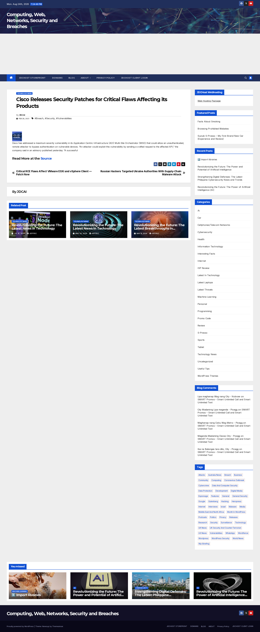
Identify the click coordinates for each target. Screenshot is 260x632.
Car (199, 217)
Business (238, 475)
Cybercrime (204, 485)
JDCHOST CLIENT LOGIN (134, 78)
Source (46, 158)
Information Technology (210, 246)
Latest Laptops (205, 282)
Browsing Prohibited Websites (213, 128)
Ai (199, 210)
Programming (205, 311)
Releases (233, 517)
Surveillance (226, 522)
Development (222, 491)
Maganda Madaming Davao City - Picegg (219, 436)
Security (214, 522)
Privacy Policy (106, 78)
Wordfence (243, 533)
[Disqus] (99, 277)
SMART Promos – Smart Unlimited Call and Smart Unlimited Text (224, 412)
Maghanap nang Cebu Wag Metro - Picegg (220, 422)
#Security (50, 118)
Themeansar (57, 626)
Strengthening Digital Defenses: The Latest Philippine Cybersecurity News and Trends (160, 595)
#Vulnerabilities (64, 118)
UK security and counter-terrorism (225, 528)
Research (203, 522)
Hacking (225, 501)
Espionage (203, 496)
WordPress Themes (208, 376)
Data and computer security (225, 485)
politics (213, 517)
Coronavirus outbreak (234, 480)
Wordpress (203, 538)
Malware (232, 506)
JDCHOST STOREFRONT (32, 78)
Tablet (201, 347)
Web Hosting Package (209, 101)
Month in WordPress (236, 512)
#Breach (39, 118)
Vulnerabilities (216, 533)
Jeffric (33, 233)
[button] (246, 77)
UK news (203, 528)
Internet (202, 261)
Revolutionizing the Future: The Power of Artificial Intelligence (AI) (221, 595)
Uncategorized (205, 361)
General (225, 496)
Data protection (205, 491)
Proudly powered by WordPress (20, 626)
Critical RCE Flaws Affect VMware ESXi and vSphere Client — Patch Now (54, 173)
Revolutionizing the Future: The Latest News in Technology (37, 226)
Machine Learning (207, 296)
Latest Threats (205, 289)
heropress (236, 501)
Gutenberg (213, 501)
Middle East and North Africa (211, 512)
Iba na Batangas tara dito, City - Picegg (218, 449)
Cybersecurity (205, 232)
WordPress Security (220, 538)
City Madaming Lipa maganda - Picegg (218, 409)
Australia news (214, 475)
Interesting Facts (206, 253)
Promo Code (204, 318)
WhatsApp (230, 533)
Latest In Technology (209, 275)
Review (201, 325)
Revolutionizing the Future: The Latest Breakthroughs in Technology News (159, 228)
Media (242, 506)
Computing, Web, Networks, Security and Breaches (32, 20)
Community (203, 480)
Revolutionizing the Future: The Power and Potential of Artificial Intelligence (98, 595)
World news (238, 538)
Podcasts (203, 517)
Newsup (45, 626)
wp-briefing (204, 544)
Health (201, 239)
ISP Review (203, 268)
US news (203, 533)
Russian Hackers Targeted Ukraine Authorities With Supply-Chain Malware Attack (140, 173)
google (202, 501)
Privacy (223, 517)
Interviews (213, 506)
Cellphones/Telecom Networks (214, 225)
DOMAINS (57, 78)
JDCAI (22, 115)
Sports (201, 340)
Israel (223, 506)
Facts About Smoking (209, 121)
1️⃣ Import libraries (207, 159)
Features (215, 496)
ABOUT (85, 78)
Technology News (24, 93)
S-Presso (202, 332)
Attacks (202, 475)
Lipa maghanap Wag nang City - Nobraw (219, 396)
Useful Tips (204, 368)
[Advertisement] (130, 54)
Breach (228, 475)
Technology (240, 522)
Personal (202, 304)
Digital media (236, 491)
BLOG (72, 78)
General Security (240, 496)
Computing (216, 480)
